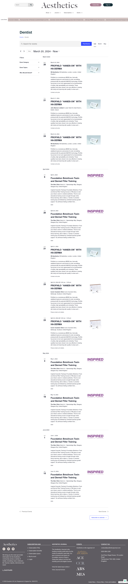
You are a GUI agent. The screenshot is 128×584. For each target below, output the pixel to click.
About (47, 12)
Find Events (86, 44)
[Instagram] (4, 549)
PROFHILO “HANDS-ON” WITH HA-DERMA (66, 67)
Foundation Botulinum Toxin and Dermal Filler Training (65, 179)
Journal (57, 12)
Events (79, 12)
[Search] (31, 5)
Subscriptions (68, 12)
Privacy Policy (100, 582)
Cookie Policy (91, 582)
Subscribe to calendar (98, 517)
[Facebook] (13, 549)
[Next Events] (24, 51)
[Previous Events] (21, 51)
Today (29, 51)
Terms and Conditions (110, 582)
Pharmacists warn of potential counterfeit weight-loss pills (31, 19)
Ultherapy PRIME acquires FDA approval (91, 19)
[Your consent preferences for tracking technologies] (125, 581)
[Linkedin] (8, 549)
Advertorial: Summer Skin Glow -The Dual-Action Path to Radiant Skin (63, 19)
